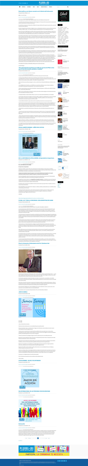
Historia (59, 36)
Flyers (34, 6)
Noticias (59, 187)
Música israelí (60, 40)
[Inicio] (45, 3)
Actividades (29, 6)
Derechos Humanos (61, 32)
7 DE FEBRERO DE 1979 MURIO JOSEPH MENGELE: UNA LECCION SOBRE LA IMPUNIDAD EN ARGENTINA (63, 74)
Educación (59, 35)
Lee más (20, 17)
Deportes (66, 31)
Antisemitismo (60, 28)
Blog (58, 185)
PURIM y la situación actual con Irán (63, 67)
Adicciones (61, 27)
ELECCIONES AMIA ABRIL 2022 (66, 93)
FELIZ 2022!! (65, 134)
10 (44, 438)
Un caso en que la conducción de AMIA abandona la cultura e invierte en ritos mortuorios (63, 147)
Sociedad (59, 43)
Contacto (50, 6)
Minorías (64, 39)
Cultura (63, 31)
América (65, 27)
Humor (62, 36)
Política (64, 40)
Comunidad (59, 31)
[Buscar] (68, 7)
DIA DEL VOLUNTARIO (65, 160)
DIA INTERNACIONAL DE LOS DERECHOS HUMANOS (66, 154)
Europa (63, 35)
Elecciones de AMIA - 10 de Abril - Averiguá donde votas (66, 86)
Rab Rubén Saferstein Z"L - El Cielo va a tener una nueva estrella (66, 100)
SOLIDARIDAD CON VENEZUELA (66, 61)
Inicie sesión (23, 17)
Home (20, 6)
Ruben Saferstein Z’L (65, 107)
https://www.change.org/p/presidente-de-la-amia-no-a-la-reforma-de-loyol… (31, 198)
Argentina (64, 28)
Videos (38, 6)
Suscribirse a (20, 440)
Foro (58, 186)
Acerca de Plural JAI (43, 7)
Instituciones (66, 36)
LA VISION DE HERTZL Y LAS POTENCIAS (62, 56)
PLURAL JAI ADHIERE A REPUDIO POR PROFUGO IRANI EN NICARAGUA (63, 128)
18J (58, 27)
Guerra (66, 35)
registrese (26, 17)
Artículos (23, 7)
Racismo (67, 40)
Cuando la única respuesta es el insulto (65, 120)
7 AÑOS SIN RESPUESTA (65, 114)
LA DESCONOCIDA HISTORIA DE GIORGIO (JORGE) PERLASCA (63, 50)
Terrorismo (63, 43)
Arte (67, 28)
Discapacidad (66, 32)
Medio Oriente (60, 39)
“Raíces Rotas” (60, 141)
